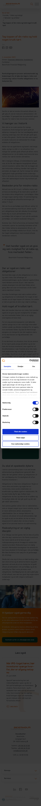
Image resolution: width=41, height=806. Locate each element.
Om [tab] (33, 366)
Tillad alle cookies (20, 431)
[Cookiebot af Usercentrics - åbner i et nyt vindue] (29, 360)
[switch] (36, 409)
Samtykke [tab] (7, 366)
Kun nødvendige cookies (20, 444)
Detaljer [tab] (20, 366)
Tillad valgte (20, 438)
